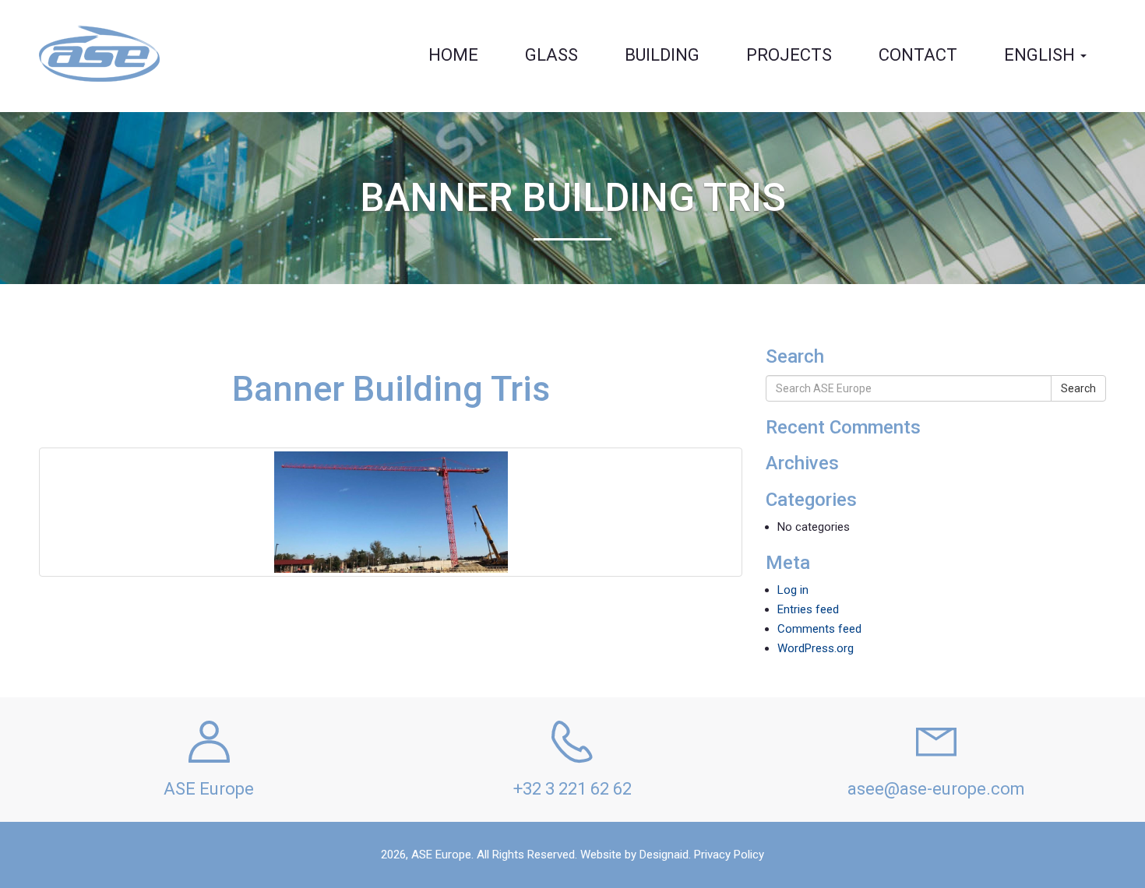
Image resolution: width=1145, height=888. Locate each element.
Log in (793, 590)
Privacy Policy (729, 855)
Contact (918, 55)
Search (1078, 388)
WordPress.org (815, 648)
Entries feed (808, 609)
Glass (551, 55)
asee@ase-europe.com (936, 788)
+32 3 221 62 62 (572, 788)
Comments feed (819, 629)
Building (662, 55)
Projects (789, 55)
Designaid (664, 855)
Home (453, 55)
